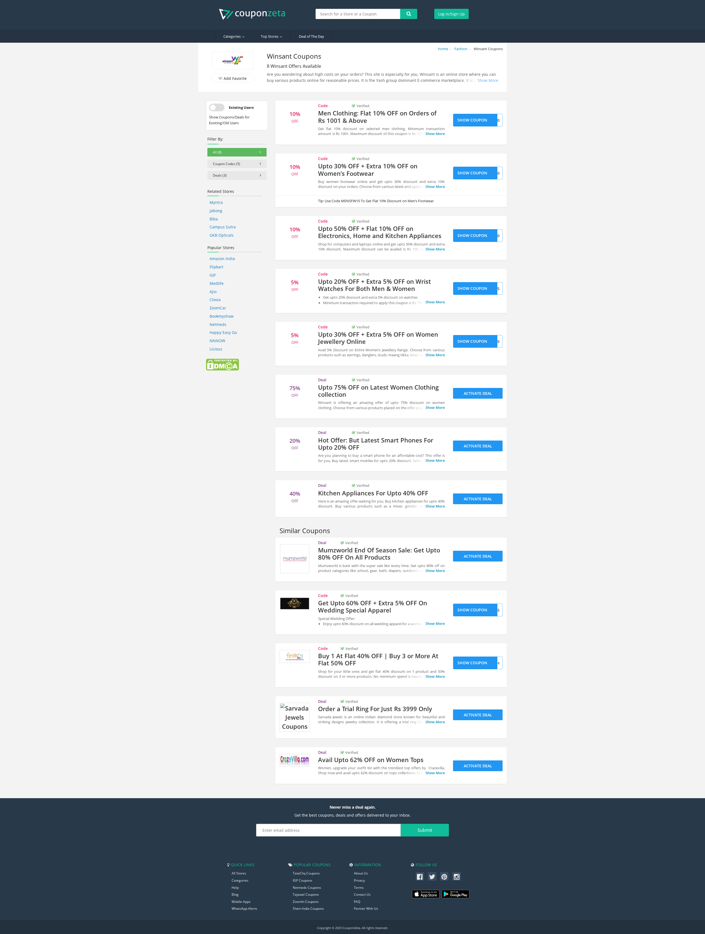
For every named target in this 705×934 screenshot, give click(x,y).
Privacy (359, 880)
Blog (235, 894)
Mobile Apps (241, 901)
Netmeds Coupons (307, 887)
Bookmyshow (222, 316)
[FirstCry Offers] (295, 656)
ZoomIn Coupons (306, 901)
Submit (424, 830)
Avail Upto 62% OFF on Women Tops (371, 759)
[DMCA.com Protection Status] (222, 364)
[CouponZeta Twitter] (432, 876)
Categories (232, 36)
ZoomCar (218, 308)
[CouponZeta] (255, 14)
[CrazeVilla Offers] (295, 760)
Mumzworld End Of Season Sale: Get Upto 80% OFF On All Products (379, 553)
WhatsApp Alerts (244, 908)
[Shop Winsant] (232, 61)
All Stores (239, 873)
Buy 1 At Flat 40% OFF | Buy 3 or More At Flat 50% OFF (378, 659)
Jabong (216, 210)
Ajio (213, 291)
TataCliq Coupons (306, 873)
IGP (213, 275)
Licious (216, 349)
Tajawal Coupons (306, 894)
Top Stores (269, 36)
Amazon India (222, 258)
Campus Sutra (223, 227)
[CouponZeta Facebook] (420, 876)
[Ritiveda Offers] (295, 603)
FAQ (357, 901)
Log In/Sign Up (451, 14)
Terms (359, 887)
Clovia (215, 299)
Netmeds (218, 324)
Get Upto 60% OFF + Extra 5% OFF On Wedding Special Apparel (372, 606)
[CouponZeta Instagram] (456, 876)
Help (235, 887)
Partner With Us (366, 908)
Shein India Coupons (308, 908)
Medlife (217, 283)
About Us (361, 873)
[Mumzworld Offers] (295, 558)
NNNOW (217, 340)
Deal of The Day (311, 36)
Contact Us (362, 894)
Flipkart (216, 266)
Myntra (216, 202)
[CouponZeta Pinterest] (444, 876)
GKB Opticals (222, 235)
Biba (214, 219)
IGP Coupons (302, 880)
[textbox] (358, 14)
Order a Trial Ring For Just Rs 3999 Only (375, 708)
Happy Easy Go (223, 332)
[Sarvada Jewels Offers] (295, 717)
